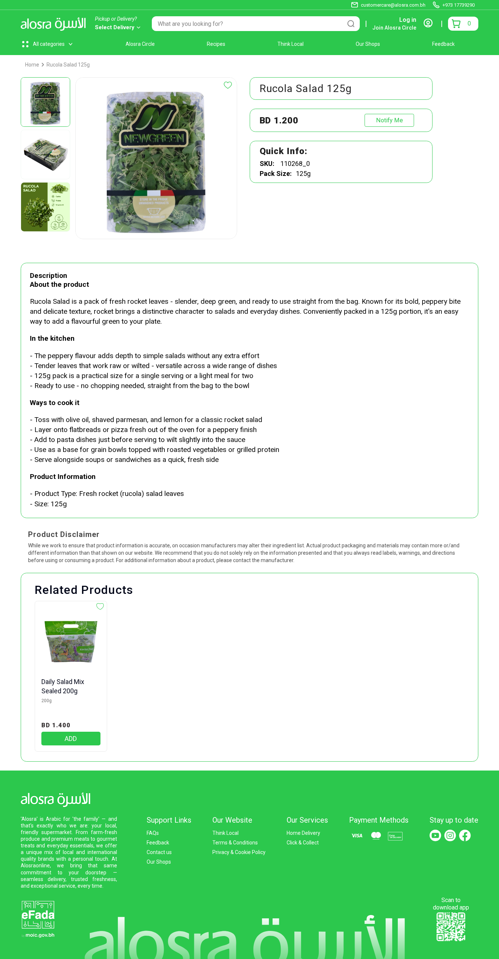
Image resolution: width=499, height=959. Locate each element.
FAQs (153, 833)
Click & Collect (303, 843)
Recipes (216, 44)
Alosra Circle (140, 44)
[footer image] (38, 918)
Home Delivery (303, 833)
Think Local (290, 44)
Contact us (159, 852)
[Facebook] (465, 835)
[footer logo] (58, 798)
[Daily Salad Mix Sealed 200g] (70, 641)
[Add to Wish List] (228, 85)
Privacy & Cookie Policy (239, 852)
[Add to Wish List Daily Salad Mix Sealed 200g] (100, 606)
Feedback (443, 44)
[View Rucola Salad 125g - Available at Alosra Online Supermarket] (45, 102)
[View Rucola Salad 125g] (45, 207)
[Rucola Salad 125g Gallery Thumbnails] (45, 154)
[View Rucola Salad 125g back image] (45, 154)
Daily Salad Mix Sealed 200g (62, 686)
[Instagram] (450, 835)
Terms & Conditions (235, 843)
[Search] (350, 23)
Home (32, 65)
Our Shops (368, 44)
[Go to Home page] (55, 23)
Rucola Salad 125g (68, 65)
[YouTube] (435, 835)
